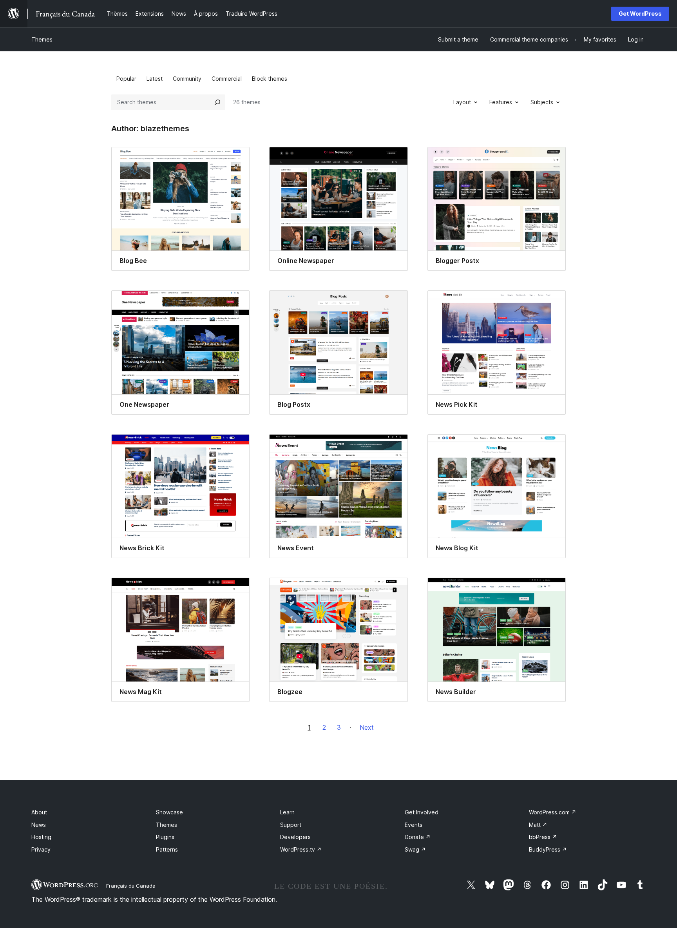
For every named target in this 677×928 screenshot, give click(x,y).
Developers (295, 837)
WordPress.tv (301, 849)
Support (290, 824)
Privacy (41, 849)
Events (413, 824)
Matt (538, 824)
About (39, 812)
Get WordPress (640, 13)
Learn (287, 812)
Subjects (541, 102)
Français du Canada (131, 886)
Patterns (167, 849)
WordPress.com (552, 812)
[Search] (217, 102)
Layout (462, 102)
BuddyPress (548, 849)
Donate (418, 837)
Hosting (41, 837)
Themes (41, 39)
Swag (415, 849)
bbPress (543, 837)
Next (367, 727)
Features (500, 102)
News (38, 824)
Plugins (165, 837)
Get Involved (421, 812)
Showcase (169, 812)
